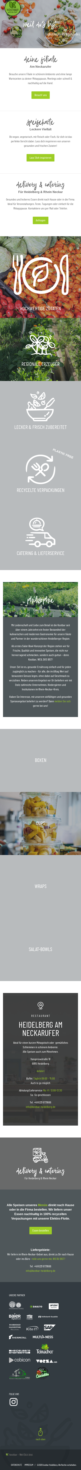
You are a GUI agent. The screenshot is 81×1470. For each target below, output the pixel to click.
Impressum (28, 1465)
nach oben (40, 1439)
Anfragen (40, 220)
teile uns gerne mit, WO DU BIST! (48, 1258)
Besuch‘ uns (40, 95)
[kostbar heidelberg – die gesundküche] (13, 15)
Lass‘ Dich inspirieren (40, 157)
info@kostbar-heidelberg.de (40, 1106)
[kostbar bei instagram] (13, 1405)
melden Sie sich (62, 701)
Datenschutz (16, 1465)
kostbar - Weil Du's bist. (20, 1454)
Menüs (42, 1205)
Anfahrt (40, 1071)
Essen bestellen (40, 1230)
